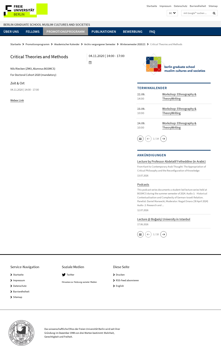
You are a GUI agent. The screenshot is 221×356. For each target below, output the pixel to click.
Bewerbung (132, 31)
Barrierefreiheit (198, 6)
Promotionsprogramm (65, 31)
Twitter (70, 274)
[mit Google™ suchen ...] (214, 13)
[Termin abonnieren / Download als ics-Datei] (107, 62)
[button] (172, 13)
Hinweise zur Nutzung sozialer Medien (79, 282)
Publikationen (104, 31)
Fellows (33, 31)
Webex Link (17, 100)
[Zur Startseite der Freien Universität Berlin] (29, 10)
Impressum (165, 6)
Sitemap (213, 6)
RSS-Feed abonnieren (127, 280)
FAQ (152, 31)
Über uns (11, 31)
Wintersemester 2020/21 (132, 44)
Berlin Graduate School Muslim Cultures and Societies (46, 24)
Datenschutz (180, 6)
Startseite (152, 6)
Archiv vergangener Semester (99, 44)
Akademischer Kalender (66, 44)
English (120, 285)
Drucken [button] (120, 274)
